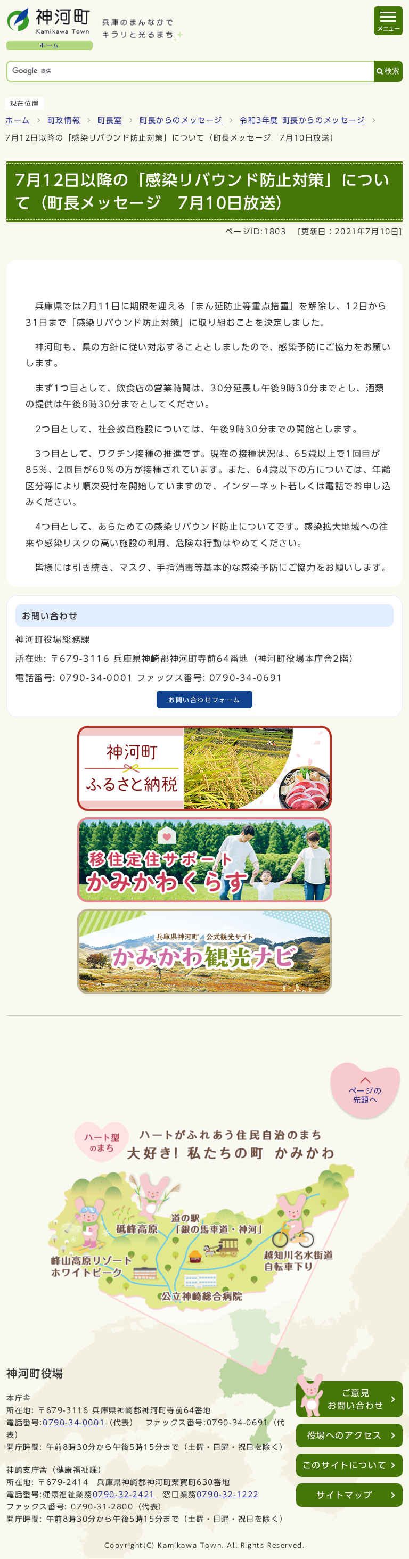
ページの (365, 1095)
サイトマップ (344, 1495)
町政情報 (63, 120)
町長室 (109, 120)
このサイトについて (344, 1465)
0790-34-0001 (74, 1422)
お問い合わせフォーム (204, 699)
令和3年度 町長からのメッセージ (302, 120)
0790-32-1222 (228, 1494)
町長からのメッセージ (181, 120)
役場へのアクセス (344, 1435)
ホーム (17, 120)
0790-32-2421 (124, 1494)
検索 (392, 71)
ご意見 (356, 1399)
